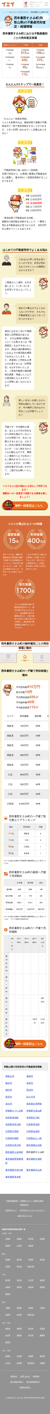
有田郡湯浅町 (12, 1117)
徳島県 (19, 1335)
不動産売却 (24, 1204)
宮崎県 (19, 1363)
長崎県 (30, 1356)
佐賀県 (19, 1356)
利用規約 (36, 1376)
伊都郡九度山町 (34, 1110)
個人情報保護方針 (33, 1381)
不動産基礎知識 (12, 1200)
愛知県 (7, 1294)
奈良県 (19, 1314)
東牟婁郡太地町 (34, 1158)
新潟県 (7, 1280)
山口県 (7, 1335)
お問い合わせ (25, 1376)
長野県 (19, 1287)
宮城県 (42, 1238)
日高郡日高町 (12, 1131)
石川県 (30, 1280)
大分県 (7, 1363)
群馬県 (30, 1259)
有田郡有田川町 (13, 1124)
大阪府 (42, 1307)
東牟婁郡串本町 (13, 1176)
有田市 (29, 1083)
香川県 (30, 1335)
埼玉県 (42, 1259)
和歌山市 (9, 1076)
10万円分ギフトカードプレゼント (32, 1210)
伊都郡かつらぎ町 (14, 1110)
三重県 (7, 1307)
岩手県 (30, 1238)
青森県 (19, 1238)
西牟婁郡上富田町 (14, 1152)
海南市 (29, 1076)
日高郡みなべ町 (34, 1138)
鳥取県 (7, 1328)
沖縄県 (42, 1363)
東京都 (19, 1266)
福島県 (30, 1245)
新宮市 (8, 1096)
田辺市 (29, 1089)
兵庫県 (7, 1314)
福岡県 (7, 1356)
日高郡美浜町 (33, 1124)
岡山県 (30, 1328)
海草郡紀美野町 (34, 1103)
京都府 (30, 1307)
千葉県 (7, 1266)
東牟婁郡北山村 (34, 1169)
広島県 (42, 1328)
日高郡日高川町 (13, 1145)
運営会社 (14, 1376)
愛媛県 (42, 1335)
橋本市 (8, 1083)
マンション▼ (8, 660)
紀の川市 (30, 1096)
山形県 (19, 1245)
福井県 (42, 1280)
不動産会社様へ (25, 1387)
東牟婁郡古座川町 (14, 1169)
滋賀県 (19, 1307)
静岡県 (42, 1287)
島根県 (19, 1328)
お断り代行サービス (25, 1215)
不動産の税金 (38, 1200)
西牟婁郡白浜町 (34, 1145)
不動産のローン (26, 1200)
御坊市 (8, 1089)
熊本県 (42, 1356)
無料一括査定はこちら (29, 505)
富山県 (19, 1280)
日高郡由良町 (33, 1131)
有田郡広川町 (33, 1117)
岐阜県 (30, 1287)
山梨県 (7, 1287)
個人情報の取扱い (17, 1381)
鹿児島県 (31, 1363)
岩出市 (8, 1103)
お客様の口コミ (11, 1210)
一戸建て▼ (25, 660)
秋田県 (7, 1245)
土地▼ (41, 660)
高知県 (7, 1342)
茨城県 (7, 1259)
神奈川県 (31, 1266)
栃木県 (19, 1259)
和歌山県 (31, 1314)
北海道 (7, 1238)
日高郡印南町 (12, 1138)
